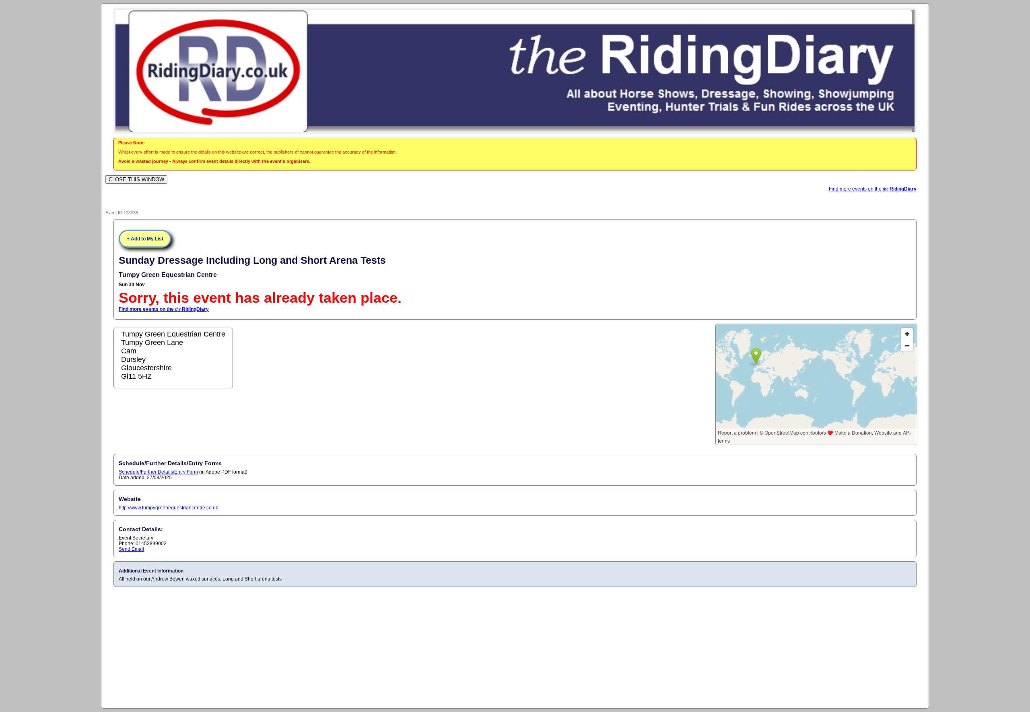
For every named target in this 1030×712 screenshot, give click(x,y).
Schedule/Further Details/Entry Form (158, 472)
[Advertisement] (515, 647)
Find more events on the (873, 189)
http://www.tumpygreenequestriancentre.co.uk (168, 508)
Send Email (131, 549)
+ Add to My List (145, 239)
